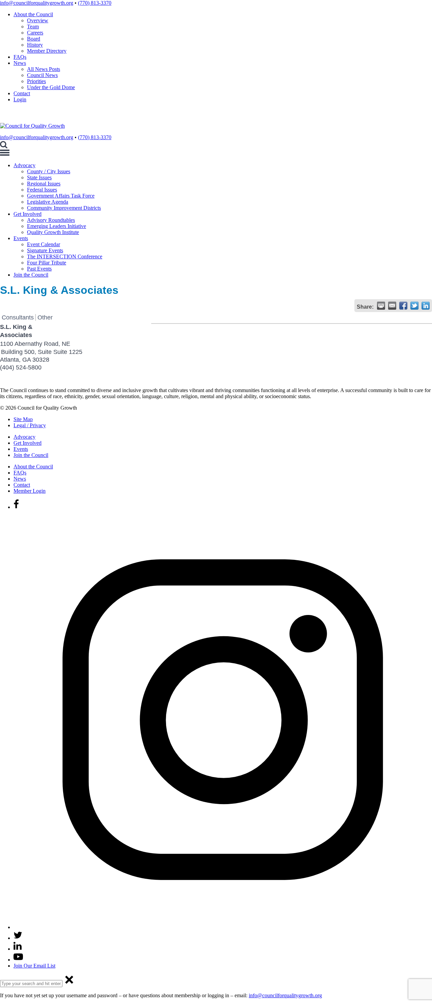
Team (33, 26)
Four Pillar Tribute (46, 262)
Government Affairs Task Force (60, 196)
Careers (35, 32)
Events (21, 238)
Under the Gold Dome (51, 87)
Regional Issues (43, 183)
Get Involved (28, 214)
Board (33, 39)
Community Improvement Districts (64, 208)
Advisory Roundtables (51, 220)
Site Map (23, 419)
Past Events (39, 269)
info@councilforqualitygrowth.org (36, 3)
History (35, 45)
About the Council (33, 14)
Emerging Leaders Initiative (56, 226)
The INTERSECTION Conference (64, 256)
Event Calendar (43, 244)
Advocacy (24, 165)
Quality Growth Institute (53, 232)
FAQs (20, 57)
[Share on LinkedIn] (426, 306)
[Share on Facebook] (403, 306)
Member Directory (46, 51)
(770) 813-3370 (94, 3)
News (20, 63)
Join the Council (31, 275)
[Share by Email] (392, 306)
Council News (42, 75)
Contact (22, 93)
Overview (37, 20)
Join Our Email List (34, 966)
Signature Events (45, 250)
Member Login (30, 491)
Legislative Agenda (47, 202)
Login (20, 99)
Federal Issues (42, 189)
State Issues (39, 177)
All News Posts (43, 69)
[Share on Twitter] (414, 306)
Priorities (36, 81)
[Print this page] (381, 306)
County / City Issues (48, 171)
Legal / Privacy (30, 425)
